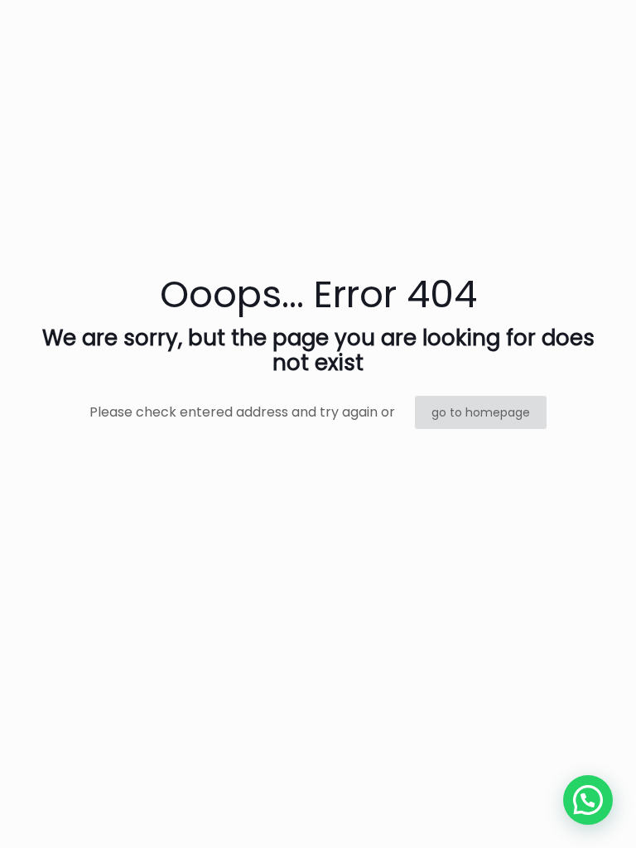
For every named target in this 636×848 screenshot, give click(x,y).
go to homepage (480, 412)
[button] (588, 800)
